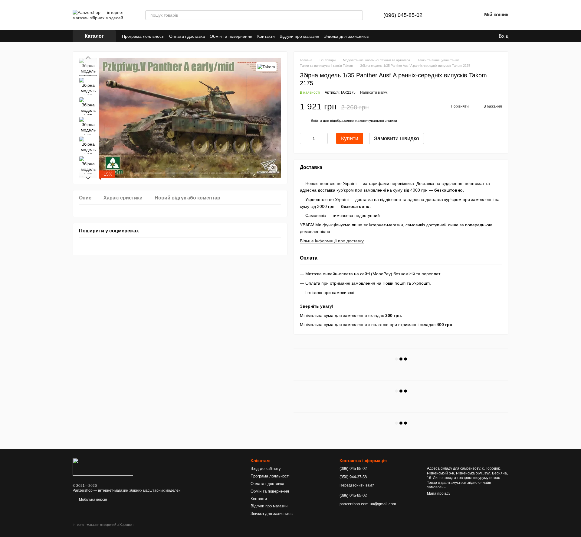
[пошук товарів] (358, 15)
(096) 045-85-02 (402, 15)
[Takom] (266, 66)
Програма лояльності (143, 36)
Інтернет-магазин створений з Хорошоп (103, 524)
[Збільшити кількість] (323, 138)
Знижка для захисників (346, 36)
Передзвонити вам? (357, 485)
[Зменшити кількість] (304, 138)
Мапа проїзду (438, 493)
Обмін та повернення (231, 36)
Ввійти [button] (316, 120)
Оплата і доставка (187, 36)
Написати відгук (373, 92)
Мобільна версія (92, 499)
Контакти (266, 36)
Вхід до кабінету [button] (266, 468)
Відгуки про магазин (299, 36)
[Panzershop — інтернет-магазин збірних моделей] (103, 466)
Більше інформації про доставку (332, 240)
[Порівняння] (445, 15)
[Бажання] (461, 15)
